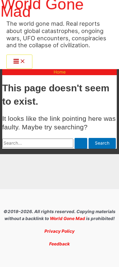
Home (60, 72)
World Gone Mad (67, 218)
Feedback (59, 243)
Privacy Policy (59, 231)
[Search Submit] (81, 143)
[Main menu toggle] (19, 62)
